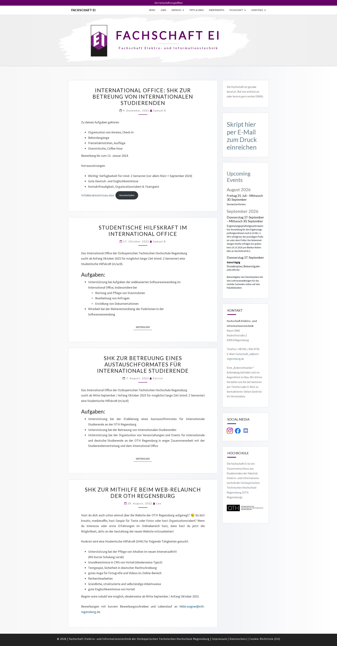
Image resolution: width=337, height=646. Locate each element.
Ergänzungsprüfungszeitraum (245, 226)
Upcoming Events (238, 176)
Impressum (219, 639)
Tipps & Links (196, 10)
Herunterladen (126, 195)
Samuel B (159, 110)
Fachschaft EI (83, 10)
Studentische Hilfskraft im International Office (143, 230)
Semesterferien (236, 204)
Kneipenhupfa (216, 10)
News (152, 10)
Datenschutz (238, 639)
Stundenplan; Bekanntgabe (243, 266)
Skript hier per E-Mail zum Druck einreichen (242, 135)
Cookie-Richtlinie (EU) (264, 639)
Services (176, 10)
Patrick (158, 378)
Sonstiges (257, 10)
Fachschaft (236, 10)
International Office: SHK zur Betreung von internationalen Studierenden (142, 96)
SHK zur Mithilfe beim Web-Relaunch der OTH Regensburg (143, 492)
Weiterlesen (144, 327)
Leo (158, 503)
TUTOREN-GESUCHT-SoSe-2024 (97, 195)
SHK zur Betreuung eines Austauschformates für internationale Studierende (143, 364)
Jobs (163, 10)
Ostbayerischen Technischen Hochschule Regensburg (243, 487)
